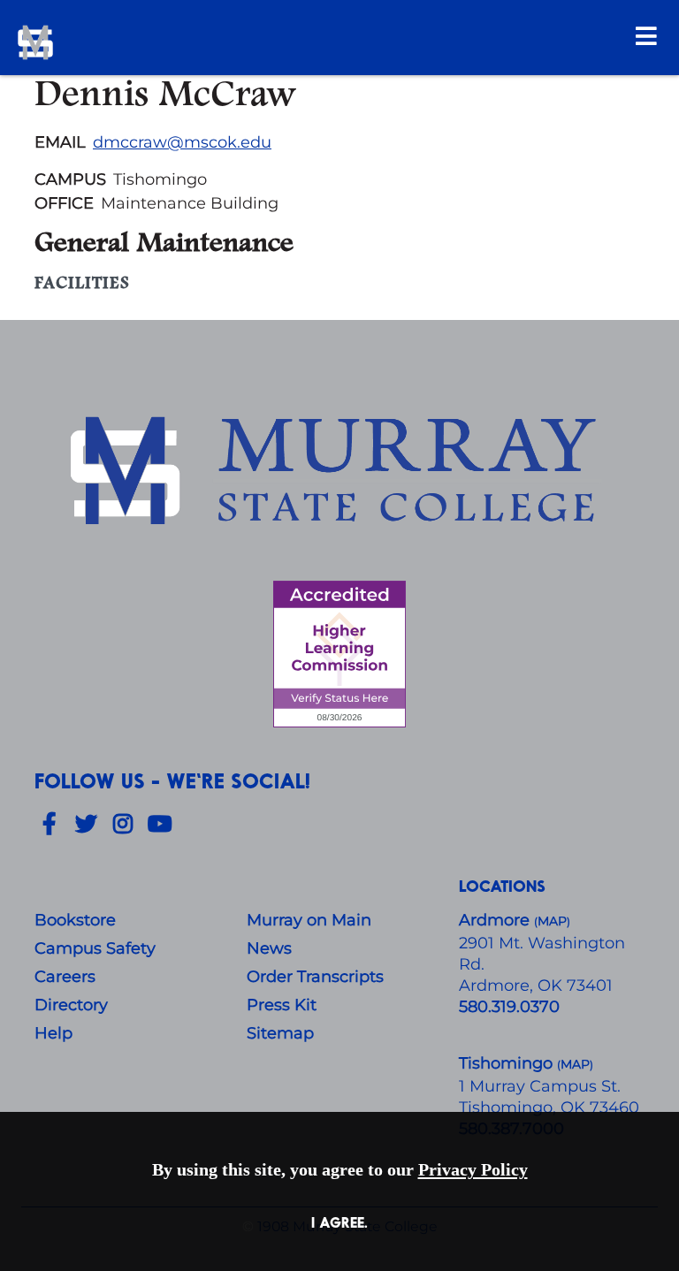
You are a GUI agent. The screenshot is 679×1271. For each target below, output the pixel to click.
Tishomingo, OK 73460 (549, 1107)
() (575, 1064)
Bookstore (75, 920)
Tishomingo (508, 1063)
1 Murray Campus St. (540, 1086)
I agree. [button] (339, 1222)
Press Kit (282, 1005)
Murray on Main (309, 920)
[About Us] (339, 473)
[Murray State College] (139, 42)
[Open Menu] (646, 36)
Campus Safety (95, 948)
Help (53, 1033)
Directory (71, 1005)
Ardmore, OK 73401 (536, 985)
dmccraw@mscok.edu (182, 142)
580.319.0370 (509, 1006)
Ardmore (496, 920)
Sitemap (280, 1033)
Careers (64, 976)
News (269, 948)
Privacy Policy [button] (473, 1169)
